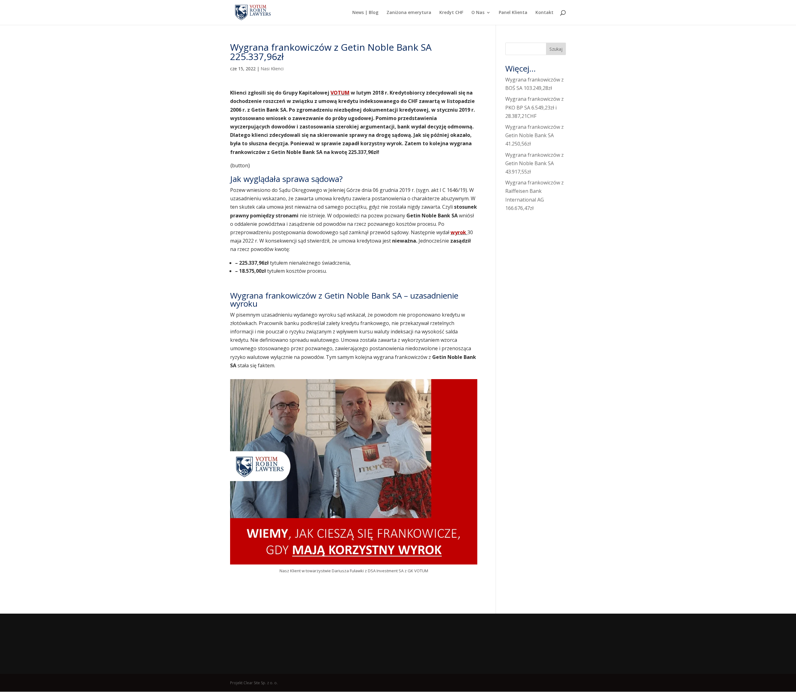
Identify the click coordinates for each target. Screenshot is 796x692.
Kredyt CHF (451, 12)
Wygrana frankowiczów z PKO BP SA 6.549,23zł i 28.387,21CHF (534, 107)
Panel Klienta (513, 12)
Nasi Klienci (272, 69)
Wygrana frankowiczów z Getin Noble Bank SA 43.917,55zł (534, 163)
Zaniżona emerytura (408, 12)
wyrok (459, 232)
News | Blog (365, 12)
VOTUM (340, 92)
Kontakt (544, 12)
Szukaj (555, 49)
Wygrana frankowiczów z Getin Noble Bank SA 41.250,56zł (534, 135)
